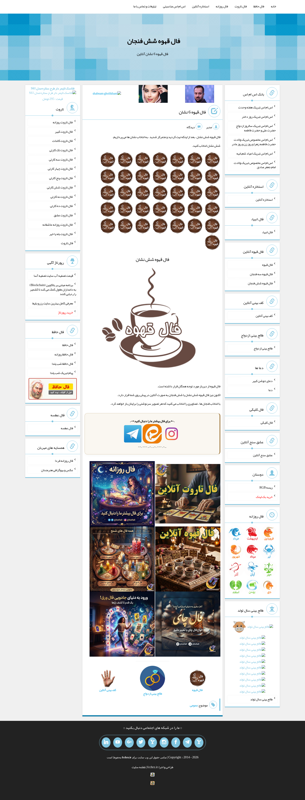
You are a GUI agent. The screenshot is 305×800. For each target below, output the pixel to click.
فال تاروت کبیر (64, 131)
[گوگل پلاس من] (129, 742)
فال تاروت (241, 6)
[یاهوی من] (198, 742)
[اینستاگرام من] (164, 742)
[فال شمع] (122, 560)
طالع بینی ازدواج (263, 348)
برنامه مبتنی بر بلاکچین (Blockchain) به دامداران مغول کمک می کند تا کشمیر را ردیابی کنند (52, 289)
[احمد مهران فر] (199, 95)
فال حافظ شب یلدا (62, 363)
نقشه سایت (139, 767)
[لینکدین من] (106, 742)
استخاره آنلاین (200, 6)
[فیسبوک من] (175, 742)
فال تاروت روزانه (63, 122)
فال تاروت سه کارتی (61, 159)
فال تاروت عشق (63, 215)
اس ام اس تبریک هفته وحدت (255, 107)
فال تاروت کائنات (62, 141)
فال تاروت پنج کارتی (61, 178)
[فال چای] (187, 625)
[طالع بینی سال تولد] (252, 660)
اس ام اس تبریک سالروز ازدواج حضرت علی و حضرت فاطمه (256, 128)
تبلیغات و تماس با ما (144, 6)
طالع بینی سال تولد (261, 699)
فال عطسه (67, 428)
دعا (270, 390)
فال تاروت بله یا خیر (61, 234)
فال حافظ (258, 6)
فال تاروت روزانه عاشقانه (57, 224)
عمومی (194, 705)
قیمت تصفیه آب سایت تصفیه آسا (53, 275)
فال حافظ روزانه (63, 354)
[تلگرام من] (187, 742)
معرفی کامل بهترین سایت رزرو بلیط (52, 303)
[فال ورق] (122, 625)
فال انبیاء (267, 232)
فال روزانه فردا (64, 461)
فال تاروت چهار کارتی (60, 168)
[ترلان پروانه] (153, 95)
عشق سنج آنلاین (263, 455)
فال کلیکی (267, 422)
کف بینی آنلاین (264, 316)
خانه (273, 6)
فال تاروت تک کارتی (61, 150)
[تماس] (152, 742)
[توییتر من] (140, 742)
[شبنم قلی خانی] (107, 94)
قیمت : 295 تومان (52, 93)
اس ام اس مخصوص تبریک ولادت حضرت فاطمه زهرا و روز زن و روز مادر (254, 141)
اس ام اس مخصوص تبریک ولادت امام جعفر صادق (255, 164)
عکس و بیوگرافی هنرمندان (57, 470)
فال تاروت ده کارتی (61, 206)
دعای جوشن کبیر (262, 380)
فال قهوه (267, 265)
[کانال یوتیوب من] (117, 742)
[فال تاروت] (187, 495)
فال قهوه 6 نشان (192, 111)
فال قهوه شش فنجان (153, 40)
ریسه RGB (266, 487)
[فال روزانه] (122, 495)
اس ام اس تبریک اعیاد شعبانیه (254, 153)
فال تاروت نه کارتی (61, 196)
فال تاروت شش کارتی (60, 187)
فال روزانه (222, 6)
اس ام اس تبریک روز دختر (257, 116)
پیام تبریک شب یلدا (61, 373)
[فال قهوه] (187, 560)
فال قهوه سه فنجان (261, 274)
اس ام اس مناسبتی (174, 6)
